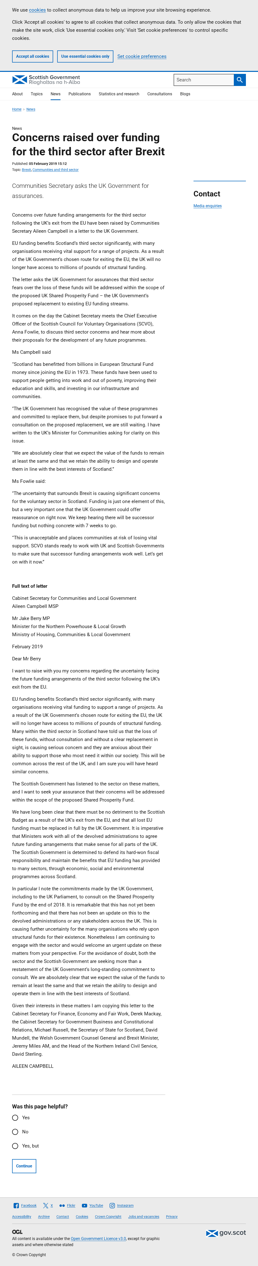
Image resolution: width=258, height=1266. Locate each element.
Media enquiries (208, 205)
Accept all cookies (32, 56)
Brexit (26, 170)
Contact (62, 1217)
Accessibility (21, 1217)
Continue (24, 1166)
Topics (37, 94)
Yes (26, 1118)
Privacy (172, 1217)
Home (16, 109)
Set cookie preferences (142, 56)
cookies (37, 10)
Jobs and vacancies (143, 1217)
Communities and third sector (56, 170)
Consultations (159, 94)
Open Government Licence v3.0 (98, 1238)
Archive (44, 1217)
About (17, 94)
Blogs (185, 94)
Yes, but (30, 1146)
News (55, 94)
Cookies (82, 1217)
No (25, 1132)
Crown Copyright (108, 1217)
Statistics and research (119, 94)
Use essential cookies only (85, 56)
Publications (80, 94)
